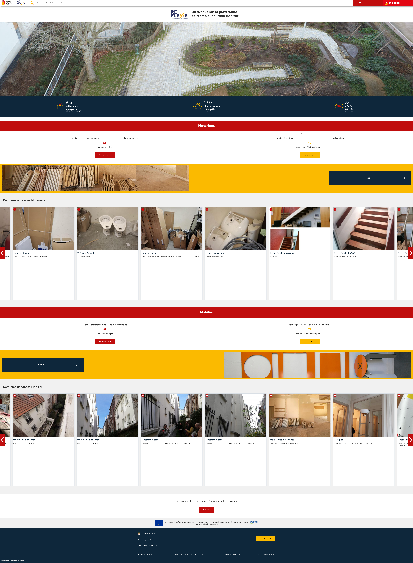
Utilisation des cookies (266, 554)
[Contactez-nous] (265, 541)
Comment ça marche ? (145, 540)
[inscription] (206, 512)
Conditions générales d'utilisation (189, 554)
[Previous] (2, 253)
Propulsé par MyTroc (148, 533)
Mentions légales (145, 554)
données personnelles (232, 554)
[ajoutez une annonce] (283, 3)
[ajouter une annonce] (105, 157)
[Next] (410, 253)
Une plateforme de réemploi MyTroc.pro (12, 560)
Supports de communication (147, 545)
